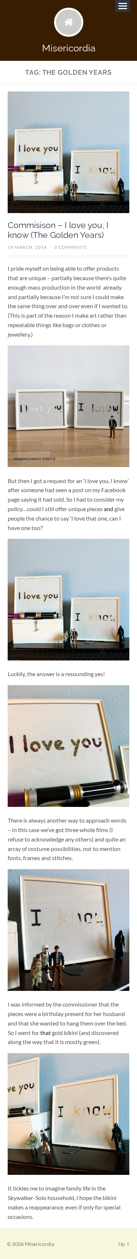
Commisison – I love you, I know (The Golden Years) (58, 230)
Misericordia (68, 48)
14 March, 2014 (27, 247)
